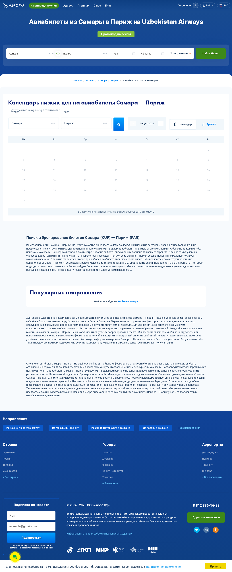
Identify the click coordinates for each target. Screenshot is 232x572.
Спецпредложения (44, 5)
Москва (107, 452)
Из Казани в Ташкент (155, 427)
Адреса (68, 5)
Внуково (207, 471)
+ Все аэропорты (212, 477)
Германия (9, 452)
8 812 (206, 505)
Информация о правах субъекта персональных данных (99, 533)
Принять (215, 566)
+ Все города (110, 483)
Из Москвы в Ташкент (65, 427)
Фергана (107, 464)
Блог (108, 5)
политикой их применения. (164, 566)
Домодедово (210, 452)
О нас (97, 5)
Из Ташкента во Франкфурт (23, 427)
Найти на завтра (128, 301)
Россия (7, 458)
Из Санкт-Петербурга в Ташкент (110, 427)
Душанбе (107, 458)
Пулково (207, 458)
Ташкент (107, 477)
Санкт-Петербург (112, 471)
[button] (188, 5)
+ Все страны (10, 477)
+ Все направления (188, 427)
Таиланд (8, 464)
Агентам (83, 5)
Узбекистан (10, 471)
